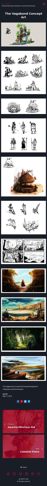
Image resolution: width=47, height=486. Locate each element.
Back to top (24, 479)
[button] (23, 467)
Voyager (6, 4)
